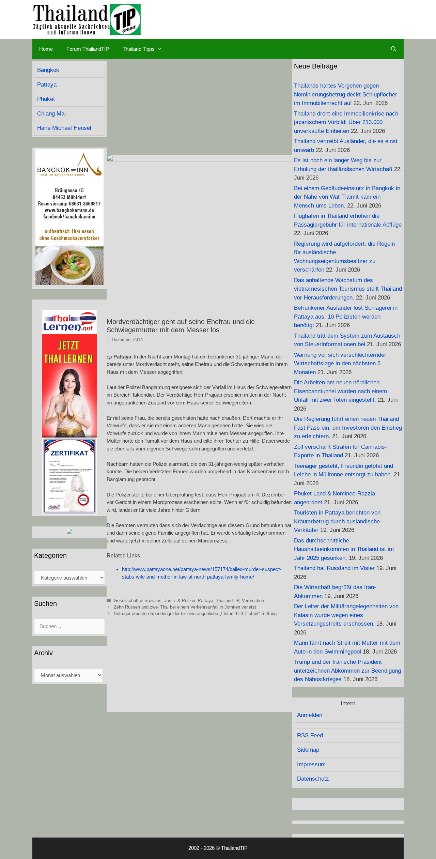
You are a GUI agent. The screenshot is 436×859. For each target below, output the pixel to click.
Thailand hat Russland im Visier (334, 568)
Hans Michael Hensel (64, 128)
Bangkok (48, 70)
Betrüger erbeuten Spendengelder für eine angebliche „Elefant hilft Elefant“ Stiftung (195, 613)
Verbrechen (253, 600)
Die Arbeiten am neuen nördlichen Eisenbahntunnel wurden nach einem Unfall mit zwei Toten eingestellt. (340, 391)
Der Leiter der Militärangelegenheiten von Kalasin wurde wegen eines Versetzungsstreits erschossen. (346, 615)
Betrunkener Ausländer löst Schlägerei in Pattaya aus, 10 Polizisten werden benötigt (346, 316)
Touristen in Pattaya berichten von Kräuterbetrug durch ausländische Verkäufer (337, 521)
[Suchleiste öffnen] (394, 49)
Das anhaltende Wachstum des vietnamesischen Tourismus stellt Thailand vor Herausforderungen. (348, 289)
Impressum (311, 764)
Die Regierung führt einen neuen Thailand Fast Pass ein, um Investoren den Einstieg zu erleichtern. (348, 428)
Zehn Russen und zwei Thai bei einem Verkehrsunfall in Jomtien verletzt (185, 607)
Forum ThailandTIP (87, 49)
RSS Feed (310, 735)
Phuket (46, 99)
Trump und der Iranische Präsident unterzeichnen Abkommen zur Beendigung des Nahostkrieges (347, 670)
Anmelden (309, 715)
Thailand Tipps (139, 49)
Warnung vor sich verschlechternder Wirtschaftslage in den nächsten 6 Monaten (340, 363)
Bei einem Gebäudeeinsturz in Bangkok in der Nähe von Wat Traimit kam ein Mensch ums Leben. (347, 197)
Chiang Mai (51, 113)
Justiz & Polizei (179, 600)
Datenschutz (313, 779)
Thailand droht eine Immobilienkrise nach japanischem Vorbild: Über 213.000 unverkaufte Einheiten (346, 122)
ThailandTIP (227, 600)
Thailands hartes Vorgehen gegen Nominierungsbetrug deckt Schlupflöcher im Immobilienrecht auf (345, 94)
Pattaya (205, 600)
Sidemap (308, 750)
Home (46, 49)
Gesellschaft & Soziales (137, 600)
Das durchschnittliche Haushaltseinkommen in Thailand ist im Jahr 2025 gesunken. (344, 549)
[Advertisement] (199, 107)
